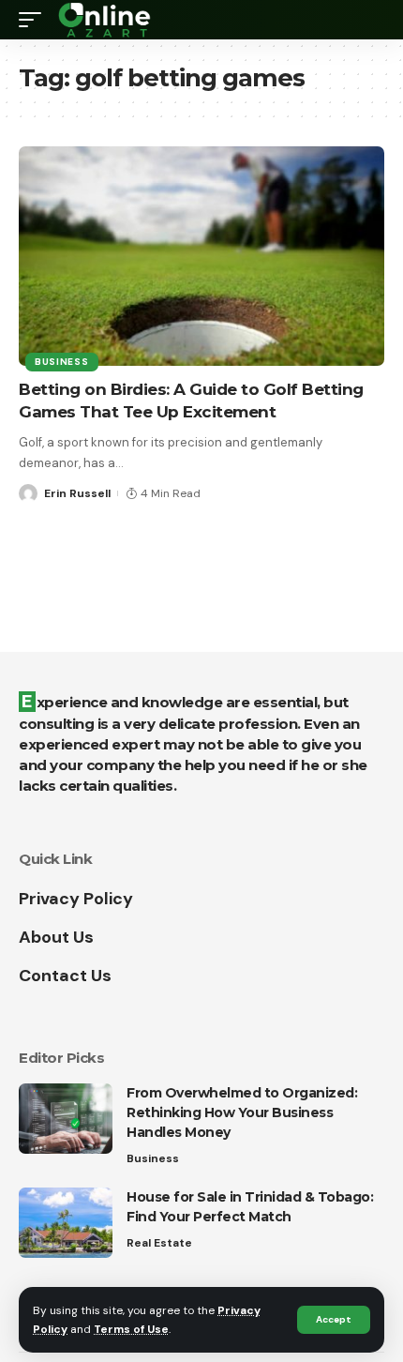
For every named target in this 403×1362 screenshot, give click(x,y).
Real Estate (159, 1242)
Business (62, 362)
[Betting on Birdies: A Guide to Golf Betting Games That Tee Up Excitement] (201, 256)
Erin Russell (77, 493)
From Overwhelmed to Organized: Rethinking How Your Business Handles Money (242, 1112)
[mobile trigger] (35, 19)
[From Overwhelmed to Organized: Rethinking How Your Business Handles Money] (65, 1118)
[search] (370, 19)
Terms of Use (131, 1329)
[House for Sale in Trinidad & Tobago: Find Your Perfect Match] (65, 1223)
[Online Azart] (106, 19)
